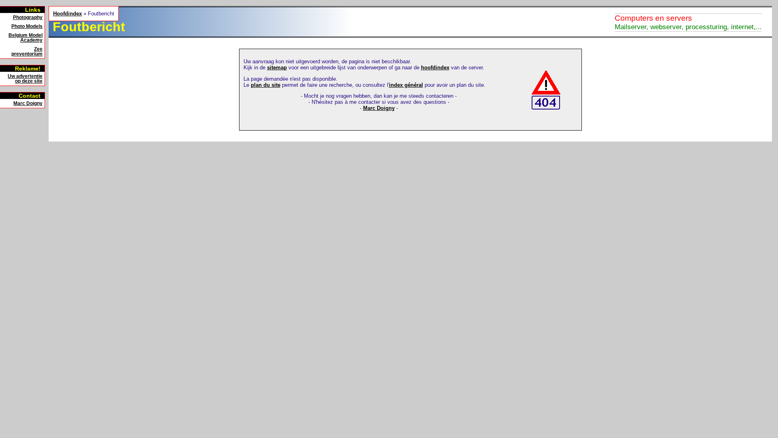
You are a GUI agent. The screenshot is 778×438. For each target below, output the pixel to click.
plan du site (265, 85)
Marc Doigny (28, 103)
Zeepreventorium (27, 51)
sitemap (277, 67)
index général (406, 85)
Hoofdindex (67, 14)
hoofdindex (435, 67)
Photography (28, 17)
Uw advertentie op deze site (25, 79)
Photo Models (27, 26)
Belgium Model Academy (26, 38)
